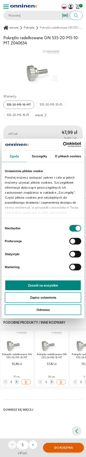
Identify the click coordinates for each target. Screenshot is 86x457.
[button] (70, 7)
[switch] (75, 241)
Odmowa (43, 309)
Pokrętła (29, 27)
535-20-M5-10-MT (19, 104)
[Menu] (6, 7)
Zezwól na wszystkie (43, 285)
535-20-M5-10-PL (51, 104)
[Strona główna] (6, 27)
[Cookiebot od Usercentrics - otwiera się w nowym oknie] (63, 144)
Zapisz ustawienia (43, 297)
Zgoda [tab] (14, 156)
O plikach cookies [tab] (68, 156)
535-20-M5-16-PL (18, 115)
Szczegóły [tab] (39, 156)
